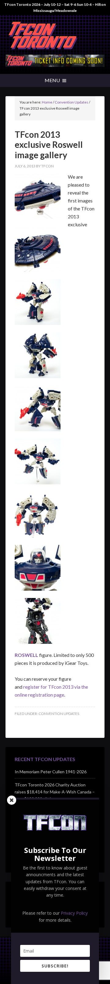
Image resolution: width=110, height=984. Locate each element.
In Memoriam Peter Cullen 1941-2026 (50, 771)
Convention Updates (58, 713)
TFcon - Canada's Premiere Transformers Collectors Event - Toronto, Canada (55, 36)
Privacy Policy (74, 913)
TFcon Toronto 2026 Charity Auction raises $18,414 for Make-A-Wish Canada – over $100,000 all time (55, 791)
